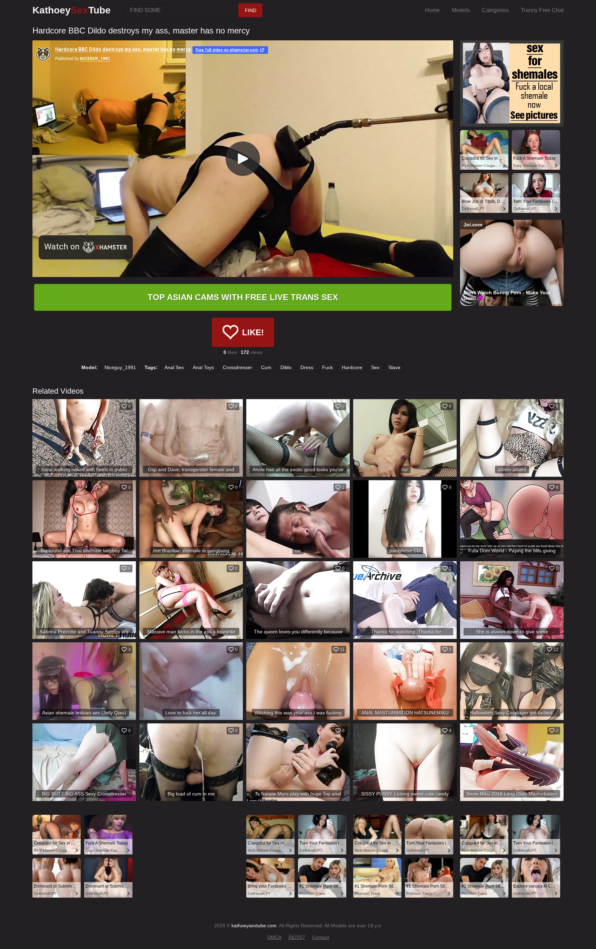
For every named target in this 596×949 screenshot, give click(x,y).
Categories (495, 10)
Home (432, 10)
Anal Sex (174, 367)
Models (461, 10)
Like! (253, 332)
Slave (394, 367)
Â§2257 (296, 937)
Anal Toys (203, 367)
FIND (250, 10)
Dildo (285, 367)
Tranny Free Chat (542, 10)
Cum (266, 367)
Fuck (327, 367)
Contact (320, 937)
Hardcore (352, 367)
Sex (375, 367)
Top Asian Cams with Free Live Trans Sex (243, 297)
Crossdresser (237, 367)
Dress (306, 367)
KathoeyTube (71, 10)
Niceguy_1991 (120, 367)
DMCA (274, 937)
